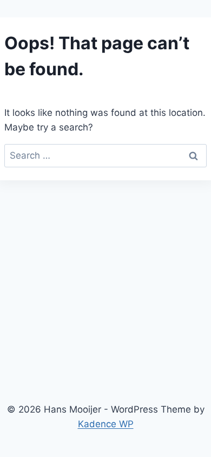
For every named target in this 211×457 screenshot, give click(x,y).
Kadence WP (106, 424)
